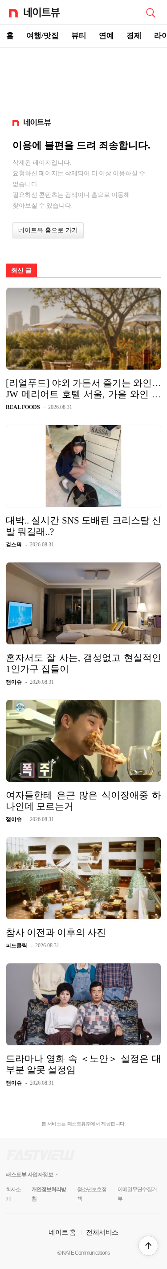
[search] (150, 12)
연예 (106, 35)
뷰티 (78, 35)
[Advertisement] (83, 78)
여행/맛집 (42, 35)
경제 (134, 35)
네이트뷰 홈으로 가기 (48, 230)
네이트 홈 (62, 1232)
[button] (148, 1245)
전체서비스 (102, 1232)
